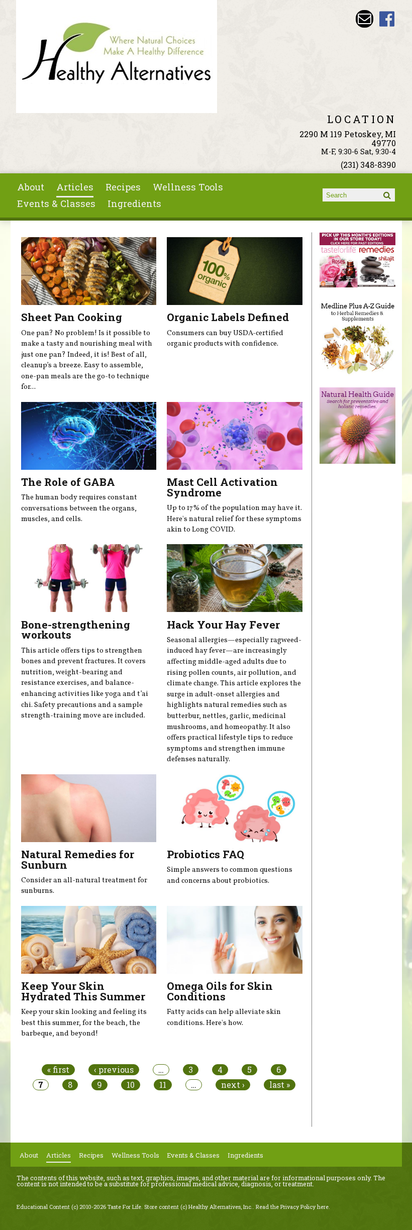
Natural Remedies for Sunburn (77, 859)
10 (131, 1085)
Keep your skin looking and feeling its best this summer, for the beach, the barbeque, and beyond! (84, 1023)
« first (58, 1070)
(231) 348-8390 (368, 164)
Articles (74, 187)
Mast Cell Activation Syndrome (222, 487)
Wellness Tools (188, 187)
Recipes (123, 187)
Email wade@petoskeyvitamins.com (364, 19)
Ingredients (134, 203)
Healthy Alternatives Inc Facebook (387, 19)
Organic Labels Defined (228, 317)
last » (279, 1085)
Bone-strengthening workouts (75, 630)
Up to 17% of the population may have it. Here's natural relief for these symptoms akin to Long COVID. (234, 519)
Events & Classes (56, 203)
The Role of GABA (68, 482)
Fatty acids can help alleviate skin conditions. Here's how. (224, 1017)
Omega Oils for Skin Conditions (220, 991)
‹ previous (114, 1070)
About (30, 187)
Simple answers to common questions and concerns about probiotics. (229, 875)
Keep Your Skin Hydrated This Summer (83, 991)
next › (233, 1085)
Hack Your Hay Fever (223, 625)
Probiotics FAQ (205, 854)
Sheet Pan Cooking (71, 317)
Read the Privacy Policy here (292, 1206)
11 (162, 1085)
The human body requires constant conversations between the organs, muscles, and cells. (79, 508)
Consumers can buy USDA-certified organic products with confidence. (225, 338)
